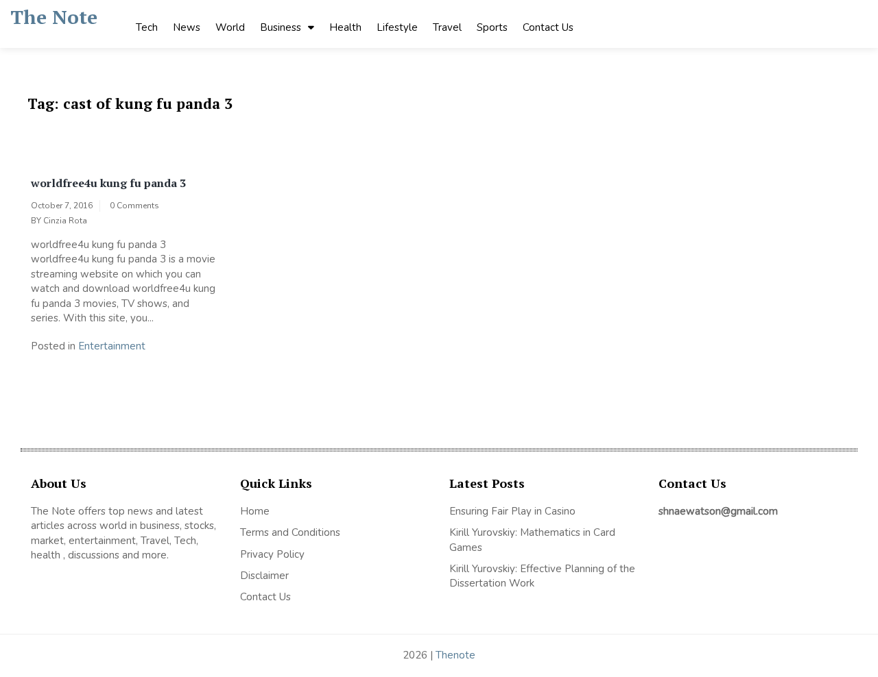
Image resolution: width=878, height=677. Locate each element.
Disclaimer (264, 575)
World (230, 27)
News (186, 27)
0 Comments (134, 205)
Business (280, 27)
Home (255, 511)
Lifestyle (397, 27)
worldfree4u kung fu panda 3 (108, 182)
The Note (53, 16)
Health (345, 27)
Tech (147, 27)
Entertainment (111, 346)
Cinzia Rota (65, 220)
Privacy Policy (272, 554)
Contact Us (548, 27)
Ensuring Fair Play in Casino (512, 511)
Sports (492, 27)
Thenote (455, 655)
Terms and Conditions (290, 532)
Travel (447, 27)
